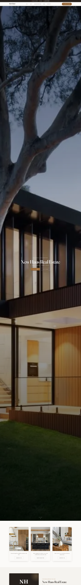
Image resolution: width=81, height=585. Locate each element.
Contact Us (19, 557)
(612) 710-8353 (67, 4)
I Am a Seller (45, 269)
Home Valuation (40, 557)
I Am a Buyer (35, 269)
